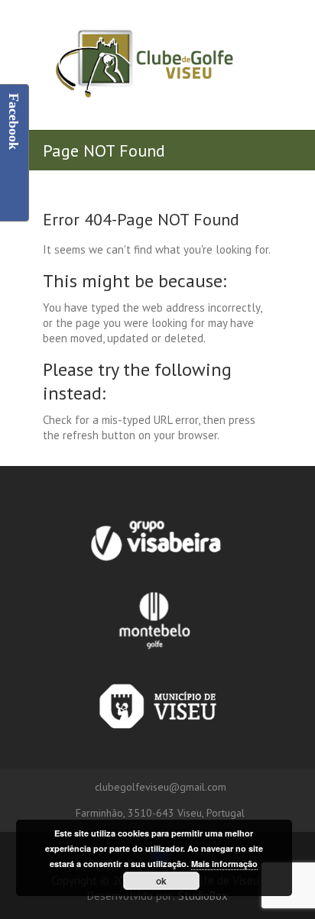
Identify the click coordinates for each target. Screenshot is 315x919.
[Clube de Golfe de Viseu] (144, 64)
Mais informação (224, 863)
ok (161, 881)
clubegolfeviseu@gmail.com (160, 787)
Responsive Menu (260, 38)
